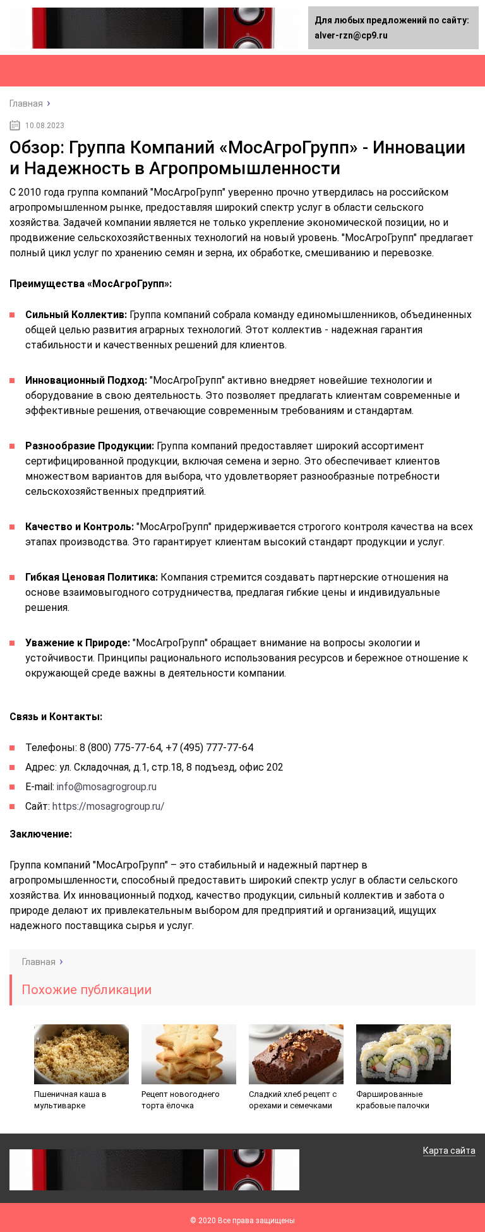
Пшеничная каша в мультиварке (70, 1099)
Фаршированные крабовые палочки (392, 1099)
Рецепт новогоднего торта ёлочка (180, 1099)
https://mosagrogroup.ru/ (108, 806)
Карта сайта (449, 1151)
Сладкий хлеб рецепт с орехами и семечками (293, 1099)
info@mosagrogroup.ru (107, 787)
